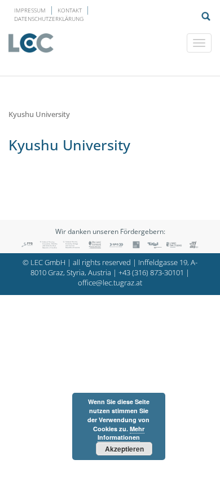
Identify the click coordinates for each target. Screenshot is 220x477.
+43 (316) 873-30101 (151, 272)
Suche (205, 16)
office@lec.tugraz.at (110, 283)
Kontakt (70, 10)
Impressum (30, 10)
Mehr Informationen (121, 433)
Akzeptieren (124, 449)
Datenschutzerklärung (48, 19)
